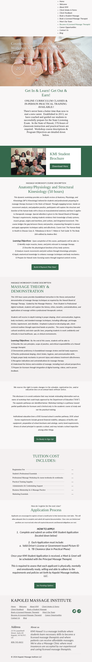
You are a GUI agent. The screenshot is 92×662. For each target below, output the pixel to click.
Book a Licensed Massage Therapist (74, 19)
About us (35, 627)
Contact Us (64, 30)
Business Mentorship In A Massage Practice (29, 490)
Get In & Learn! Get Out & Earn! (46, 92)
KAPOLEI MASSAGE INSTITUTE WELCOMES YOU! (31, 58)
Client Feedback (66, 13)
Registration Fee (18, 470)
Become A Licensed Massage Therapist (75, 24)
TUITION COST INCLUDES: (46, 458)
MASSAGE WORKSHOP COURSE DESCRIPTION (46, 183)
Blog (61, 33)
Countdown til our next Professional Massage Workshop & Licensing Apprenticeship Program (46, 48)
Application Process (46, 510)
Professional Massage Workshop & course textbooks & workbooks (37, 478)
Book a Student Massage (69, 16)
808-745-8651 (17, 642)
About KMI (64, 7)
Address (15, 627)
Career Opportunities (68, 27)
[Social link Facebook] (74, 611)
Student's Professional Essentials (24, 474)
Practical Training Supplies (22, 482)
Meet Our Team (66, 22)
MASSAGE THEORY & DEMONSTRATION (30, 289)
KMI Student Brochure (60, 156)
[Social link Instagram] (79, 611)
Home (62, 1)
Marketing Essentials (20, 494)
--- (72, 470)
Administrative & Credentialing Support (27, 486)
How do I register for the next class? (46, 506)
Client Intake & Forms (68, 10)
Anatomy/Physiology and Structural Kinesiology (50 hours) (46, 189)
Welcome (63, 4)
